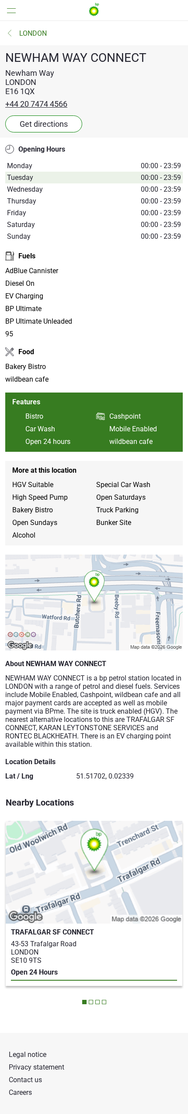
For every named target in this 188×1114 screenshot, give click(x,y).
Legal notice (27, 1054)
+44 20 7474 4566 (36, 103)
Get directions (44, 124)
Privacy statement (36, 1067)
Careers (20, 1092)
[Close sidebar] (8, 10)
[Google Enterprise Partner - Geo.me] (22, 635)
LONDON (33, 33)
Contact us (25, 1080)
